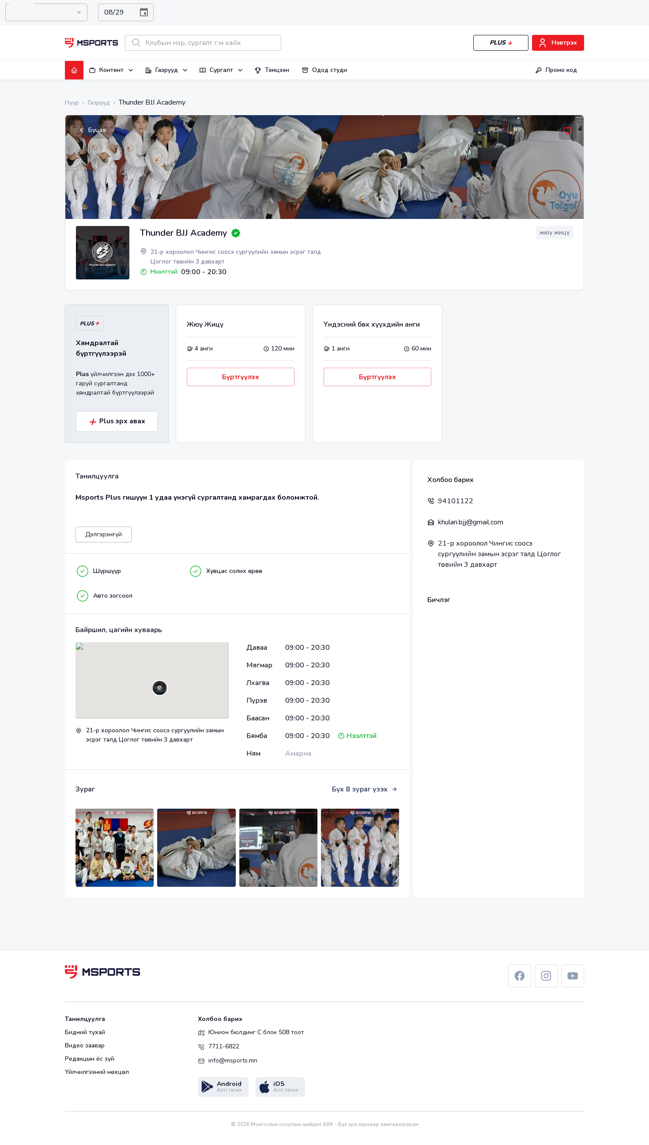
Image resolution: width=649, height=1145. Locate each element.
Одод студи (329, 70)
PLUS (498, 42)
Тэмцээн (277, 70)
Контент (111, 70)
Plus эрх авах (116, 421)
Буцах (97, 130)
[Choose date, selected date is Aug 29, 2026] (144, 12)
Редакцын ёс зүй (89, 1059)
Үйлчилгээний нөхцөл (97, 1072)
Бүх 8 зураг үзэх (360, 789)
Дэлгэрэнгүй (103, 534)
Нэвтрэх (564, 42)
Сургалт (221, 70)
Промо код (561, 70)
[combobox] (46, 12)
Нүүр (72, 102)
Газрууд (166, 70)
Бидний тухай (85, 1032)
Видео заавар (85, 1046)
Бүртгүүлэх (240, 377)
